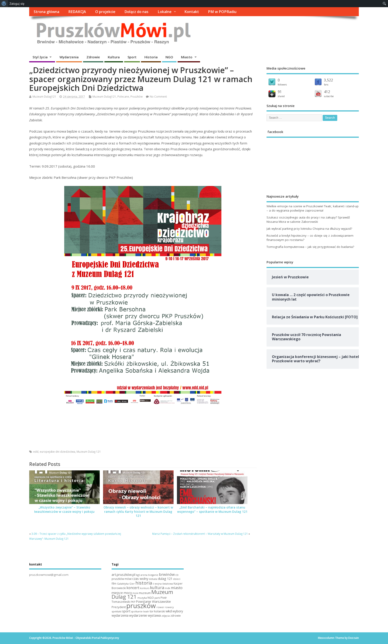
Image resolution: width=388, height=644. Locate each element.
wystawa (154, 615)
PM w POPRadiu (222, 11)
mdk (167, 588)
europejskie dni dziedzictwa (57, 452)
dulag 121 (165, 578)
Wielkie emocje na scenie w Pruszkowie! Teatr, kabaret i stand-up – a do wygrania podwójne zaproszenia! (313, 208)
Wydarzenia (69, 57)
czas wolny (140, 578)
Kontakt (191, 11)
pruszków (141, 605)
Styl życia (40, 57)
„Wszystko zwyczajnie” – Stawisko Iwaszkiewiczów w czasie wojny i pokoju (64, 509)
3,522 (328, 80)
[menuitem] (4, 3)
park (157, 597)
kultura (157, 587)
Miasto (186, 57)
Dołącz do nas (136, 11)
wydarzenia (120, 615)
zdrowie (175, 616)
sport (126, 611)
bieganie (153, 574)
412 (327, 91)
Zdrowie (93, 57)
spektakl (116, 611)
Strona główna (46, 11)
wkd (169, 611)
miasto (177, 587)
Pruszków (136, 96)
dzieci (176, 579)
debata (153, 579)
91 (280, 91)
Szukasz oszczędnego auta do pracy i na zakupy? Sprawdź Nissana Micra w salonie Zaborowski (308, 219)
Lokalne (165, 11)
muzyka (142, 597)
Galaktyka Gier (126, 583)
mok (135, 593)
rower (160, 607)
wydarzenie (138, 615)
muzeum (145, 593)
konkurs (144, 588)
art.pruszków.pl (123, 574)
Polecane (123, 96)
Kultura (114, 57)
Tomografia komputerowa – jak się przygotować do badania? (310, 247)
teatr (146, 611)
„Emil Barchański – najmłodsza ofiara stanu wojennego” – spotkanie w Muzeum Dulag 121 (212, 509)
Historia (151, 57)
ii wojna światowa (163, 583)
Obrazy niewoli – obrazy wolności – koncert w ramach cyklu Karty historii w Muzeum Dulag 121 (138, 511)
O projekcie (105, 11)
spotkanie (137, 611)
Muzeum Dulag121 (44, 96)
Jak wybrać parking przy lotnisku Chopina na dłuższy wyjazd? (309, 229)
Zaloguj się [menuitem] (16, 3)
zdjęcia (165, 615)
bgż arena (142, 574)
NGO (169, 57)
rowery (169, 607)
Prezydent (119, 607)
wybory (177, 611)
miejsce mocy (122, 593)
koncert (132, 587)
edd (35, 452)
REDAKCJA (77, 11)
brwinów (167, 574)
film (114, 583)
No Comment (158, 96)
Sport (132, 57)
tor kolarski (157, 611)
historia (143, 583)
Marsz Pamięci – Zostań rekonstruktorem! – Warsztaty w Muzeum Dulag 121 (200, 534)
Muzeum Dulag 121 (89, 452)
